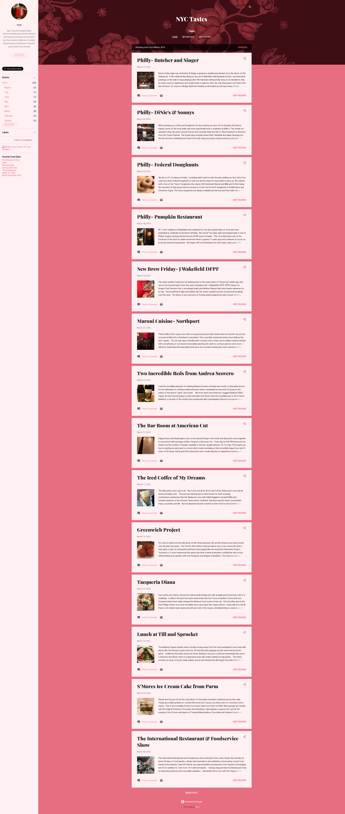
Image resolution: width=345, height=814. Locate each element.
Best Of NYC (205, 37)
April (6, 106)
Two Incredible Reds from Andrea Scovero (185, 373)
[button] (244, 59)
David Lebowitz (9, 167)
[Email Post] (161, 96)
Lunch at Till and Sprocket (167, 634)
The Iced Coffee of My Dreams (171, 477)
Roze (19, 25)
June (6, 97)
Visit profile (19, 55)
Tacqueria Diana (156, 582)
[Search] (250, 7)
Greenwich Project (158, 529)
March (7, 111)
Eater (4, 162)
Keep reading (239, 95)
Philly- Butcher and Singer (168, 60)
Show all (243, 47)
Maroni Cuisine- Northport (168, 321)
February (8, 116)
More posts (192, 793)
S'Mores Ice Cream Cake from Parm (177, 686)
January (8, 120)
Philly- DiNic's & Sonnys (165, 112)
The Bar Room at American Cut (172, 425)
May (6, 101)
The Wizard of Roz (11, 160)
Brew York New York (11, 175)
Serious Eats (8, 165)
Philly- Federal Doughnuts (168, 164)
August (7, 87)
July (6, 92)
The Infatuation (9, 170)
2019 (4, 83)
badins (197, 807)
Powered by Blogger (193, 802)
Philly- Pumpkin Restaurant (169, 216)
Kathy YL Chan (8, 173)
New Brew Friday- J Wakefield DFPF (178, 268)
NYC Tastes (191, 19)
